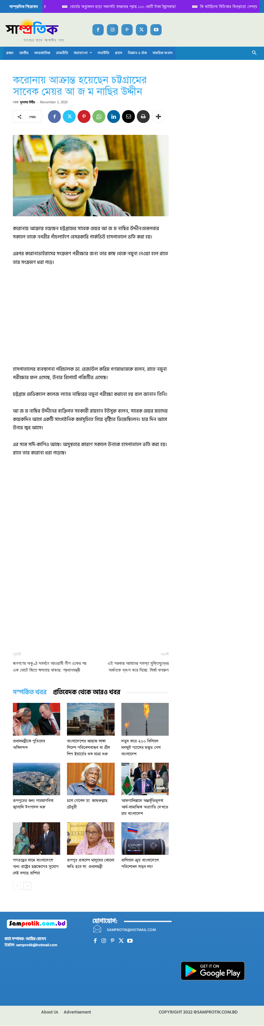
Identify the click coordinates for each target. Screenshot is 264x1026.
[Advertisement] (91, 320)
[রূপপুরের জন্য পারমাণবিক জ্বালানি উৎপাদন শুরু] (36, 779)
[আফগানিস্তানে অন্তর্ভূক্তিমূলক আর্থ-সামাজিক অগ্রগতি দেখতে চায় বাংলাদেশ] (145, 779)
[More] (158, 116)
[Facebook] (98, 29)
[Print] (143, 116)
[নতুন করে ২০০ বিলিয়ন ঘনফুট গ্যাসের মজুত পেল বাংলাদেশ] (145, 719)
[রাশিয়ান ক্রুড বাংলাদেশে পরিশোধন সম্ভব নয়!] (145, 838)
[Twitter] (141, 29)
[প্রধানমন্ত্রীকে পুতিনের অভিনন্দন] (36, 719)
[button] (254, 53)
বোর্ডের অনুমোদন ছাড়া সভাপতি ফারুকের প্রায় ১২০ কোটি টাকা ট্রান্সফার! (104, 6)
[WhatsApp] (98, 116)
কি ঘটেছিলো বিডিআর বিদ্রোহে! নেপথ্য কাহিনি (215, 6)
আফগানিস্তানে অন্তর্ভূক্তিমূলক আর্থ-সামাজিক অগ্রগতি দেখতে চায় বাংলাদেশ (144, 807)
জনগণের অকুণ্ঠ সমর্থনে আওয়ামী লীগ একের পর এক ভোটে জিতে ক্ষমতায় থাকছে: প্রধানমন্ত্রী (49, 666)
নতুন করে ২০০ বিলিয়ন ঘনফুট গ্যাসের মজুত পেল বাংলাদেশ (141, 748)
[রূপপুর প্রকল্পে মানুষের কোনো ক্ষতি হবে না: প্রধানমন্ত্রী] (90, 838)
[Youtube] (156, 29)
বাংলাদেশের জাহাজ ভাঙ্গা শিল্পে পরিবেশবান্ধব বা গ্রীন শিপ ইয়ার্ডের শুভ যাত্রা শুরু (88, 748)
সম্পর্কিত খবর (30, 692)
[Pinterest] (127, 29)
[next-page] (27, 886)
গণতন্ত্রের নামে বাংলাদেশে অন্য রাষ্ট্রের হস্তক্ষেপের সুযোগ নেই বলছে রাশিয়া (36, 867)
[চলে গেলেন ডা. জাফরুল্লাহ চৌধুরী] (90, 779)
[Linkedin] (113, 116)
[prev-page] (17, 886)
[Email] (128, 116)
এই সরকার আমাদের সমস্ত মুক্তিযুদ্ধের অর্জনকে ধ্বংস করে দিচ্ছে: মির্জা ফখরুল (138, 666)
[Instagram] (112, 29)
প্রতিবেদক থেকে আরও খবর (86, 692)
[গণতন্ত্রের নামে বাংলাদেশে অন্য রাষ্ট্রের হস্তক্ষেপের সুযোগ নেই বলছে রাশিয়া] (36, 838)
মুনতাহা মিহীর (27, 101)
